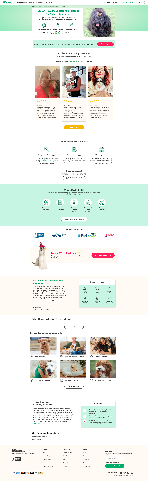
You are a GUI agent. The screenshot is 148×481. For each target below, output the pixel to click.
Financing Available (112, 2)
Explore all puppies (47, 455)
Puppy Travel (66, 455)
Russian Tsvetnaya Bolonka (50, 6)
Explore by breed (47, 459)
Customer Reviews (67, 452)
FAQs (84, 452)
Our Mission (66, 462)
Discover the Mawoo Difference (74, 219)
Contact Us (86, 455)
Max (96, 117)
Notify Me (106, 44)
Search (44, 452)
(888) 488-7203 (127, 2)
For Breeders (66, 466)
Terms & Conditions (88, 462)
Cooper (43, 117)
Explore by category (48, 466)
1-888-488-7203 (113, 472)
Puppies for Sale (36, 6)
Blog (64, 459)
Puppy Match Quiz (50, 160)
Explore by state (47, 462)
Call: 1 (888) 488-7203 (75, 178)
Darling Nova (71, 117)
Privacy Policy (86, 459)
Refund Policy (86, 466)
